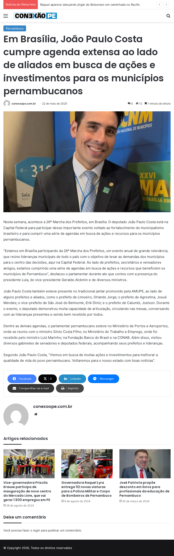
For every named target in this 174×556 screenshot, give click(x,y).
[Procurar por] (168, 17)
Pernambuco (15, 28)
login (36, 530)
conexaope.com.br (24, 103)
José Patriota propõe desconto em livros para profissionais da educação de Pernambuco (144, 489)
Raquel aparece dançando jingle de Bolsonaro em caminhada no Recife (90, 4)
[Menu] (5, 17)
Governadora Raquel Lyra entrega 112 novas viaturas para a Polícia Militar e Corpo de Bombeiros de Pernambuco (86, 489)
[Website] (36, 414)
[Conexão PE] (35, 15)
